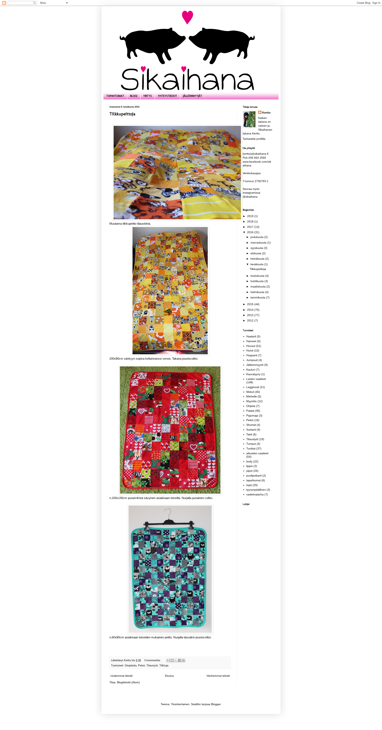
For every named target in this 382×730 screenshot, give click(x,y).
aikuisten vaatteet (257, 453)
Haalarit (251, 336)
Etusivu (169, 675)
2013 (250, 315)
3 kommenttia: (153, 660)
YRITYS (147, 96)
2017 (250, 226)
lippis (249, 466)
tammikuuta (258, 297)
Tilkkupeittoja (122, 113)
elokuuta (256, 253)
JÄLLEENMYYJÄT (192, 96)
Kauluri (250, 369)
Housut (250, 346)
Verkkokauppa (252, 173)
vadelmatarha (255, 494)
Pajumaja (252, 415)
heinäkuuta (257, 258)
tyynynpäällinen (256, 489)
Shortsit (251, 424)
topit (249, 485)
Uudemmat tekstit (121, 675)
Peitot (141, 665)
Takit (249, 434)
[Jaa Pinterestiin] (183, 660)
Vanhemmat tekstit (218, 675)
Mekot (250, 391)
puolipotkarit (254, 475)
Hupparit (251, 355)
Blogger (216, 704)
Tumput (251, 443)
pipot (249, 470)
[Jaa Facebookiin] (180, 660)
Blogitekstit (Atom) (128, 682)
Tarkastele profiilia (254, 138)
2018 (250, 221)
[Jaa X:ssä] (176, 660)
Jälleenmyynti (254, 364)
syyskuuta (257, 247)
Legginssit (252, 387)
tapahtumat (253, 480)
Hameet (251, 341)
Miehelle (251, 396)
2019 (250, 216)
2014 (250, 309)
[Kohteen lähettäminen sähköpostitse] (168, 660)
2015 (250, 304)
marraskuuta (258, 242)
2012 (250, 320)
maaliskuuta (258, 286)
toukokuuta (257, 275)
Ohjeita (250, 406)
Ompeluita (130, 665)
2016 (250, 232)
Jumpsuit (252, 360)
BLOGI (133, 96)
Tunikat (250, 448)
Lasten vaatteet (256, 379)
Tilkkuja (163, 665)
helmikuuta (257, 292)
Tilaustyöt (152, 665)
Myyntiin (251, 401)
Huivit (249, 350)
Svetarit (251, 429)
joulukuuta (257, 237)
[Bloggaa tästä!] (172, 660)
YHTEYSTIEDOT (167, 96)
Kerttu (266, 112)
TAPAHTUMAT (115, 96)
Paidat (250, 410)
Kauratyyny (253, 374)
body (249, 461)
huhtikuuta (257, 281)
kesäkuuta (257, 264)
